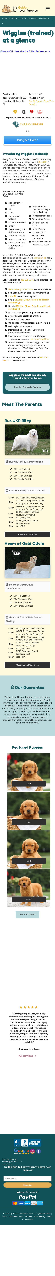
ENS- (10, 296)
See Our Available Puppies (27, 387)
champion (38, 257)
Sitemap (28, 1216)
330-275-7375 (27, 279)
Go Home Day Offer (40, 339)
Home (5, 18)
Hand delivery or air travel (20, 289)
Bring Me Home (27, 140)
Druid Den (43, 162)
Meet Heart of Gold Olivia (27, 665)
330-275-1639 (7, 1164)
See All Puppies (27, 914)
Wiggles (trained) (40, 18)
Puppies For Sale (19, 18)
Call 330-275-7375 (31, 124)
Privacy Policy (39, 1216)
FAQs (5, 1216)
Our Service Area (16, 1216)
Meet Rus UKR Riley (27, 534)
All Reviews (26, 1055)
